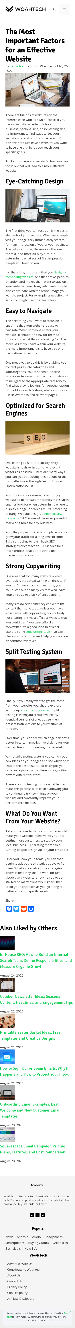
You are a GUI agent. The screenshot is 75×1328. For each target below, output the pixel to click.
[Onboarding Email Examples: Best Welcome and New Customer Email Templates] (7, 1099)
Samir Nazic (18, 66)
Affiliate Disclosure (20, 1298)
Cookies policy (17, 1293)
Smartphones (15, 1243)
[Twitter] (32, 1215)
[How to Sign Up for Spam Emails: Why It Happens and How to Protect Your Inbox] (7, 1063)
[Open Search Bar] (55, 9)
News (9, 1237)
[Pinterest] (43, 1215)
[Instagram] (37, 1215)
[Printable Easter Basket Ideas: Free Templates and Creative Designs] (7, 1027)
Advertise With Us (19, 1264)
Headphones (53, 1237)
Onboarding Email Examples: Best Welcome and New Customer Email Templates (30, 1110)
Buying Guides (38, 1243)
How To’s (30, 1248)
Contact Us (15, 1281)
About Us (14, 1275)
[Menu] (65, 9)
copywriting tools (38, 631)
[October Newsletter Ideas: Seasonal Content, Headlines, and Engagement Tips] (7, 991)
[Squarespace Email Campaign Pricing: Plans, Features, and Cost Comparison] (7, 1141)
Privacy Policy (17, 1287)
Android (23, 1237)
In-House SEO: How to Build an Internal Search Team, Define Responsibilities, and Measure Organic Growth (36, 960)
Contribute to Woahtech (24, 1269)
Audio (36, 1237)
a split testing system (36, 710)
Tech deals (13, 1248)
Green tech (60, 1243)
